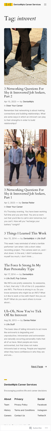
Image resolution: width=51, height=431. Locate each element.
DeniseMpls (28, 101)
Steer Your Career (14, 105)
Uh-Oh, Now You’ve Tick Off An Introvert (22, 313)
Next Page (39, 366)
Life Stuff (41, 238)
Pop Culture (21, 278)
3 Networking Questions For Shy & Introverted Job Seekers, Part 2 (25, 92)
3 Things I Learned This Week (25, 233)
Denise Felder (28, 202)
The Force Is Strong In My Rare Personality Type (22, 267)
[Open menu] (45, 4)
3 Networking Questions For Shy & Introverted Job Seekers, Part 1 (25, 193)
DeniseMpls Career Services (27, 4)
